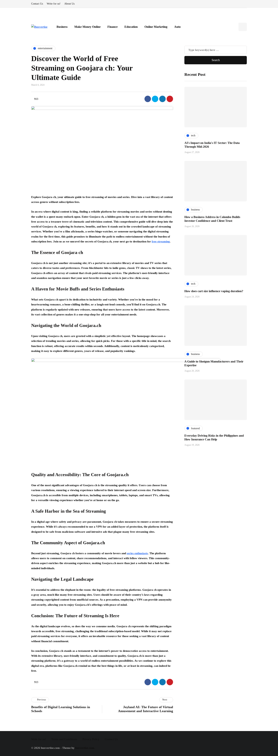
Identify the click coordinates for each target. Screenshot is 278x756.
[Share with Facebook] (147, 99)
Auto (177, 26)
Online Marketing (155, 26)
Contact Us (37, 3)
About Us (69, 3)
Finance (112, 26)
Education (131, 26)
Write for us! (54, 3)
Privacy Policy (90, 739)
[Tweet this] (155, 99)
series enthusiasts (137, 553)
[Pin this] (170, 99)
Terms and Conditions (64, 739)
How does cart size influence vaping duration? (213, 291)
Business (62, 26)
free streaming (161, 241)
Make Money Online (87, 26)
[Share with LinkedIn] (162, 99)
